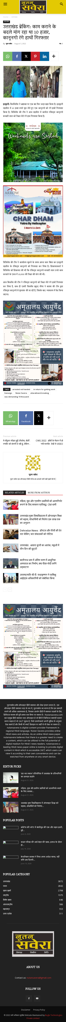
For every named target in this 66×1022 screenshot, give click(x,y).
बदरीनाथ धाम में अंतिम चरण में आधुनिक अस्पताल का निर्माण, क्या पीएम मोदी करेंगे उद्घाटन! (38, 563)
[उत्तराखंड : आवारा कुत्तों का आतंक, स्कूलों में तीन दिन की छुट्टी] (10, 548)
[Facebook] (16, 56)
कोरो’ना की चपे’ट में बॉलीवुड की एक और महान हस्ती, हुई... (42, 829)
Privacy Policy (39, 1009)
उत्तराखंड (14, 17)
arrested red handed (21, 389)
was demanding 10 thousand (16, 397)
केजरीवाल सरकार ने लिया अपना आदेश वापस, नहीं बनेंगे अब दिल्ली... (40, 858)
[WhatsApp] (7, 56)
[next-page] (10, 590)
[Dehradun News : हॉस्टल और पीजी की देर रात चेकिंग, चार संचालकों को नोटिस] (10, 534)
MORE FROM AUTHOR (39, 493)
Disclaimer (25, 1009)
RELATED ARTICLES (14, 493)
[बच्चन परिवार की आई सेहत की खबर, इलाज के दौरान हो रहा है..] (10, 845)
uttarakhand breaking (39, 393)
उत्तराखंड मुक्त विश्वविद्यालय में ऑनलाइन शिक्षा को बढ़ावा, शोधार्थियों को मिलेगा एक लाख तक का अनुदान (41, 519)
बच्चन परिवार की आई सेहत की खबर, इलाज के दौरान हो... (41, 843)
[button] (5, 4)
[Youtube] (37, 998)
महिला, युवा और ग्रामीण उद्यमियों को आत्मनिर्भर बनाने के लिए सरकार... (41, 790)
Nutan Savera (21, 393)
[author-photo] (33, 470)
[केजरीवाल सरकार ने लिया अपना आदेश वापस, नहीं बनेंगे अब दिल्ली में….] (10, 860)
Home (5, 17)
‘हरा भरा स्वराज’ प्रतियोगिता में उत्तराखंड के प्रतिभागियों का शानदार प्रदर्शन (41, 775)
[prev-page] (5, 590)
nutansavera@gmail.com (39, 977)
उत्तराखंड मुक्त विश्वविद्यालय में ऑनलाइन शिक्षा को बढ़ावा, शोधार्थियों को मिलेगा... (39, 804)
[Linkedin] (44, 56)
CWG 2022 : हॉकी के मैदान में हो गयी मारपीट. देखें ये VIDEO (49, 442)
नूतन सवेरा (9, 43)
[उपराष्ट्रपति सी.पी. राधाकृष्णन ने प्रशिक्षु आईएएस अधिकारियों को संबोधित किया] (10, 578)
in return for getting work (44, 389)
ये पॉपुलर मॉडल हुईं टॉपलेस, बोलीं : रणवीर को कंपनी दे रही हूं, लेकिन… (16, 442)
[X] (26, 56)
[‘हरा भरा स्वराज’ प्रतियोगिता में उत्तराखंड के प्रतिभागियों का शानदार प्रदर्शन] (10, 777)
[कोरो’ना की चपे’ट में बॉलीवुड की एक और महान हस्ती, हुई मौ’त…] (10, 830)
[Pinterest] (35, 56)
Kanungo (8, 393)
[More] (54, 56)
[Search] (61, 4)
